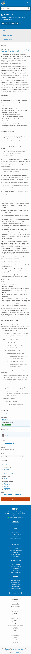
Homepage (6, 413)
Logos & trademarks (15, 554)
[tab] (15, 31)
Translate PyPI (15, 568)
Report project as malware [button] (15, 499)
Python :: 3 (6, 486)
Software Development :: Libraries (12, 494)
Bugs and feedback (15, 564)
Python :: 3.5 (7, 490)
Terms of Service (15, 580)
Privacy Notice (15, 586)
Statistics (15, 552)
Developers (6, 469)
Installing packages (15, 532)
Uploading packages (15, 534)
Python (5, 483)
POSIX (5, 478)
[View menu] (24, 3)
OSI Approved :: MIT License (10, 474)
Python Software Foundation (15, 512)
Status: (15, 517)
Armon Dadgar (8, 443)
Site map (23, 650)
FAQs (15, 540)
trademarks (7, 649)
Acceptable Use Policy (15, 588)
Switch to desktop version (15, 593)
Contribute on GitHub (15, 566)
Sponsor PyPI (15, 570)
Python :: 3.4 (7, 488)
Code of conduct (15, 584)
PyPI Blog (15, 548)
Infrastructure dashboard (15, 550)
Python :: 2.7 (7, 484)
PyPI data (4, 419)
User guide (14, 536)
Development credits (15, 572)
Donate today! (15, 521)
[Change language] (28, 3)
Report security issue (15, 582)
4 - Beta (5, 465)
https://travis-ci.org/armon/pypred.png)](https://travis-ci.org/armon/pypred (15, 51)
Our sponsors (15, 556)
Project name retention (15, 538)
